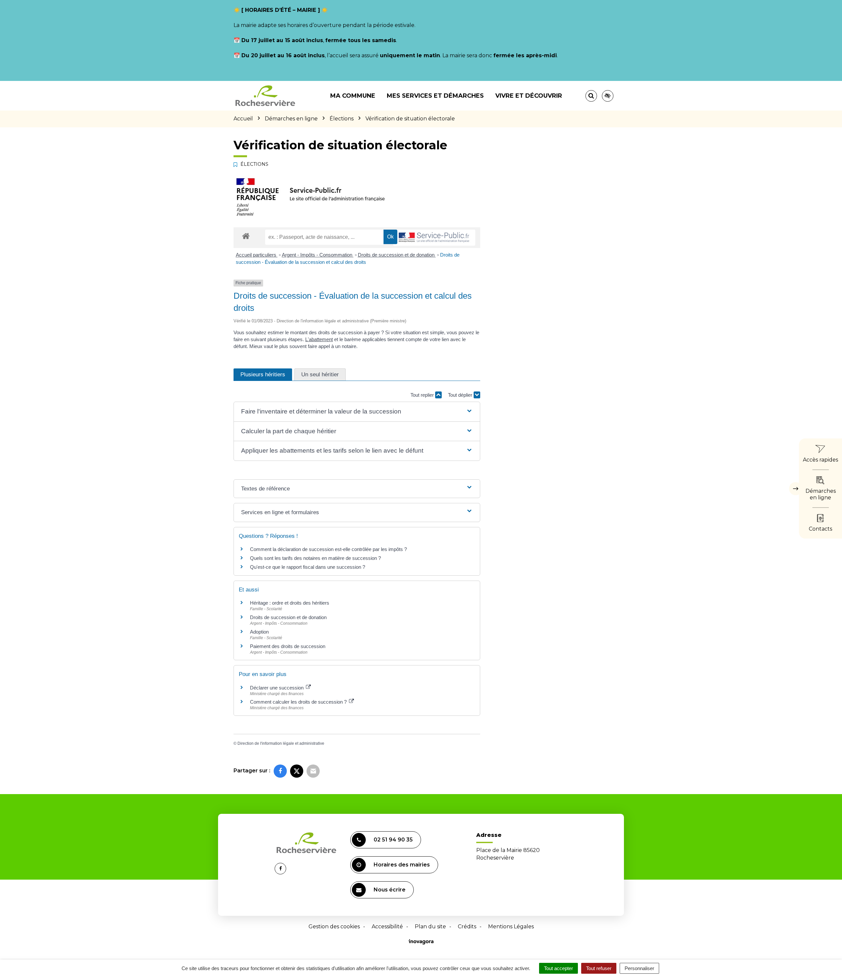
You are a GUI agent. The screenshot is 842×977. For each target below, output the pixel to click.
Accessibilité (387, 926)
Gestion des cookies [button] (334, 926)
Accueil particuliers (257, 255)
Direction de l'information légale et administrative (280, 743)
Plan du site (430, 926)
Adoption (259, 632)
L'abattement (319, 339)
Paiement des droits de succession (287, 646)
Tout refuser (598, 968)
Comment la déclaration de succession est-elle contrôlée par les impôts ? (328, 549)
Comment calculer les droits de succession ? (299, 702)
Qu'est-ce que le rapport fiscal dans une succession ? (307, 567)
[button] (356, 411)
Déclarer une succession (277, 687)
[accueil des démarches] (245, 236)
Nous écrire (390, 890)
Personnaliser (639, 968)
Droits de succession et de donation (397, 255)
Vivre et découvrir (528, 95)
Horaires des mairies (402, 865)
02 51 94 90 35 (393, 840)
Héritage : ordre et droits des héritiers (289, 603)
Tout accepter (558, 968)
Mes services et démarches (435, 95)
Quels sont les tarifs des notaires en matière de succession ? (315, 558)
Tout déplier (461, 395)
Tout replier (422, 395)
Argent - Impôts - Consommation (318, 255)
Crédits (467, 926)
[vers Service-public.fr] (434, 238)
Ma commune (352, 95)
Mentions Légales (511, 926)
